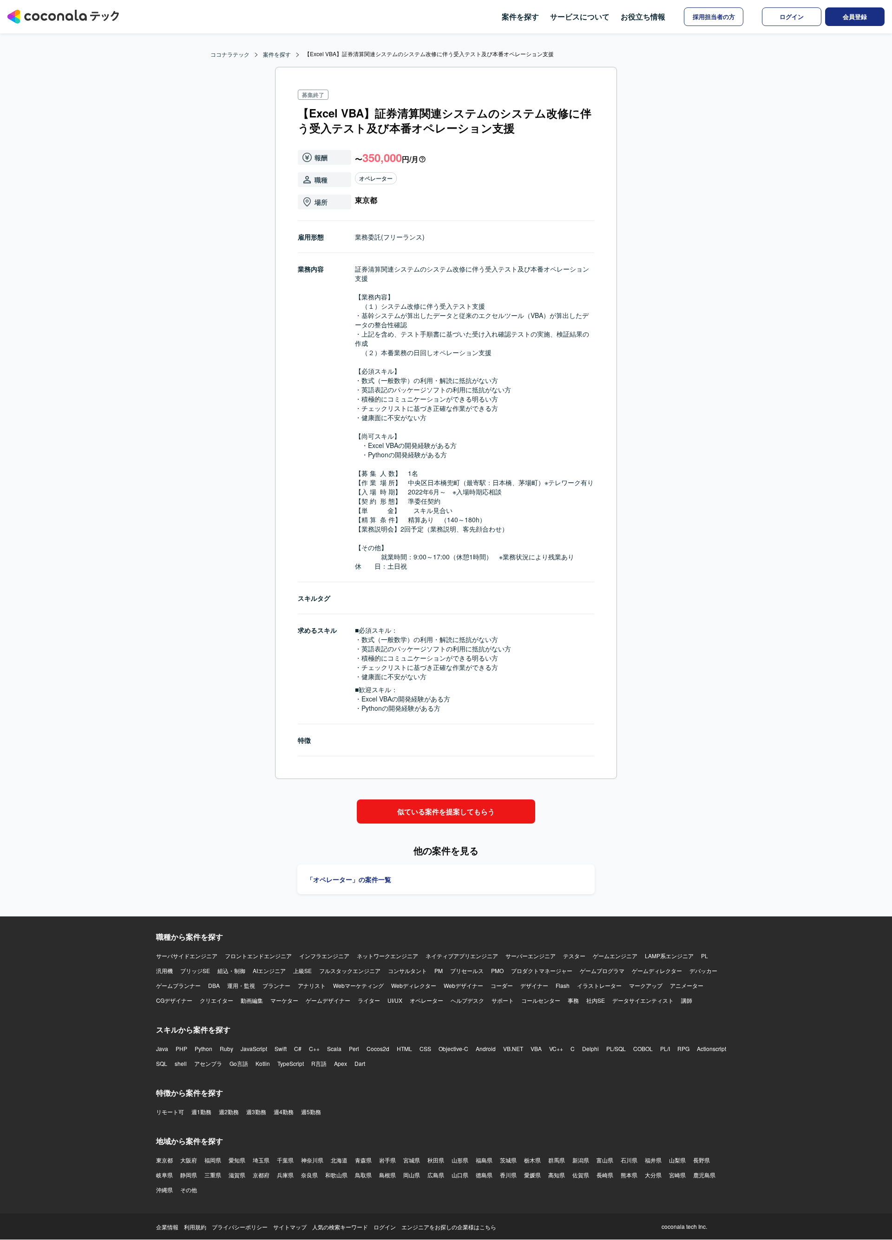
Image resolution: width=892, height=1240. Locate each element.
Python (203, 1048)
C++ (314, 1048)
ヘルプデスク (467, 1000)
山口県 (460, 1175)
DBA (214, 985)
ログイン (385, 1227)
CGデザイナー (174, 1000)
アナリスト (312, 985)
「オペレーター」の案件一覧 (349, 879)
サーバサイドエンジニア (186, 956)
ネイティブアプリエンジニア (462, 956)
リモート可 (170, 1112)
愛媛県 (532, 1175)
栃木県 (532, 1160)
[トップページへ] (63, 17)
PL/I (665, 1048)
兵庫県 (285, 1175)
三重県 (212, 1175)
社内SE (595, 1000)
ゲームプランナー (178, 985)
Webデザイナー (463, 985)
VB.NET (513, 1048)
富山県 (605, 1160)
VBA (536, 1048)
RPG (683, 1048)
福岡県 (212, 1160)
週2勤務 (229, 1112)
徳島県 (484, 1175)
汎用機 (164, 970)
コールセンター (540, 1000)
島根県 (387, 1175)
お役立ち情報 (643, 16)
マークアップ (645, 985)
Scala (334, 1048)
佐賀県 (580, 1175)
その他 (188, 1190)
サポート (503, 1000)
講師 (686, 1000)
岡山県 (411, 1175)
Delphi (590, 1048)
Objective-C (453, 1048)
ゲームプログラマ (602, 970)
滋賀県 (237, 1175)
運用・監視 (241, 985)
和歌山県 (336, 1175)
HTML (404, 1048)
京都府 (261, 1175)
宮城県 (411, 1160)
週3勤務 (256, 1112)
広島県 (435, 1175)
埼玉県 (261, 1160)
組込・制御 (231, 970)
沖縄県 (164, 1190)
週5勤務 (311, 1112)
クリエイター (216, 1000)
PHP (181, 1048)
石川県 (629, 1160)
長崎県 (605, 1175)
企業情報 (167, 1227)
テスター (574, 956)
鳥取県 (363, 1175)
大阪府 (188, 1160)
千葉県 (285, 1160)
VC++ (556, 1048)
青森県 (363, 1160)
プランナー (276, 985)
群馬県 (556, 1160)
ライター (369, 1000)
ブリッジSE (195, 970)
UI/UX (394, 1000)
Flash (563, 985)
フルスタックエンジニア (349, 970)
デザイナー (534, 985)
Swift (281, 1048)
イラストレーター (599, 985)
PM (438, 970)
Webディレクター (413, 985)
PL (704, 956)
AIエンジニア (269, 970)
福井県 (653, 1160)
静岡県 (188, 1175)
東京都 (164, 1160)
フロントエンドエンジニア (258, 956)
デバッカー (703, 970)
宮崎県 (677, 1175)
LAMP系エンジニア (669, 956)
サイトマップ (290, 1227)
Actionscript (711, 1048)
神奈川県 (312, 1160)
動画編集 (252, 1000)
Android (486, 1048)
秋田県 (435, 1160)
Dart (359, 1063)
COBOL (643, 1048)
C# (298, 1048)
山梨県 (677, 1160)
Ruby (226, 1048)
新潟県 (580, 1160)
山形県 (460, 1160)
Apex (340, 1063)
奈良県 (309, 1175)
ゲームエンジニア (615, 956)
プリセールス (467, 970)
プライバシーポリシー (240, 1227)
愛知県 (237, 1160)
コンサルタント (407, 970)
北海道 (339, 1160)
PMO (497, 970)
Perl (354, 1048)
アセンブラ (208, 1063)
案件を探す (520, 16)
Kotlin (263, 1063)
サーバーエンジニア (530, 956)
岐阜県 (164, 1175)
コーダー (502, 985)
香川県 (508, 1175)
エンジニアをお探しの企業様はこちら (448, 1227)
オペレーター (376, 178)
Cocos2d (378, 1048)
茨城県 (508, 1160)
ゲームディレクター (657, 970)
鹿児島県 (704, 1175)
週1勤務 (201, 1112)
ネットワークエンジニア (387, 956)
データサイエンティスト (643, 1000)
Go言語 (239, 1063)
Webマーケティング (358, 985)
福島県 (484, 1160)
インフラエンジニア (324, 956)
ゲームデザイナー (328, 1000)
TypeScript (290, 1063)
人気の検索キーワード (340, 1227)
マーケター (284, 1000)
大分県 (653, 1175)
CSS (425, 1048)
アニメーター (686, 985)
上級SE (302, 970)
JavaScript (254, 1048)
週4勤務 (284, 1112)
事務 (573, 1000)
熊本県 (629, 1175)
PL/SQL (616, 1048)
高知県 (556, 1175)
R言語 (319, 1063)
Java (162, 1048)
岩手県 (387, 1160)
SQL (161, 1063)
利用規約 (195, 1227)
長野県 (701, 1160)
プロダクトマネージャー (541, 970)
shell (181, 1063)
